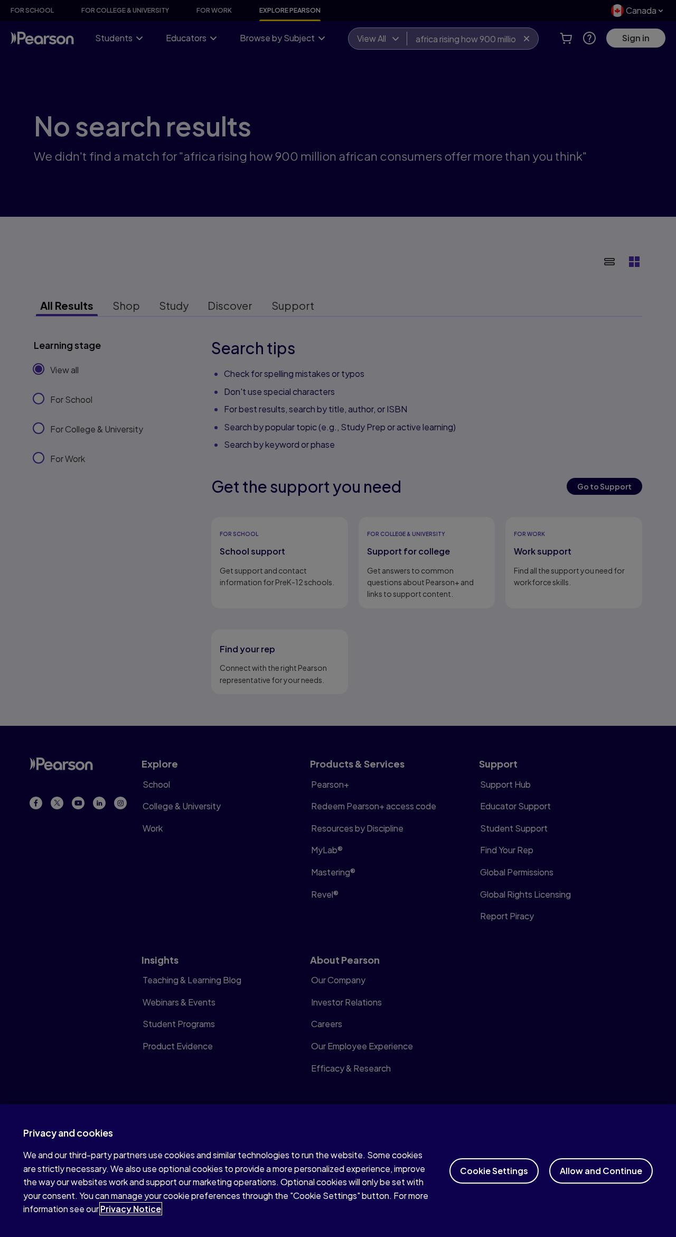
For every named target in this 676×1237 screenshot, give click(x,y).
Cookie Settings (494, 1170)
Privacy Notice (130, 1208)
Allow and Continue (601, 1170)
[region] (338, 1170)
